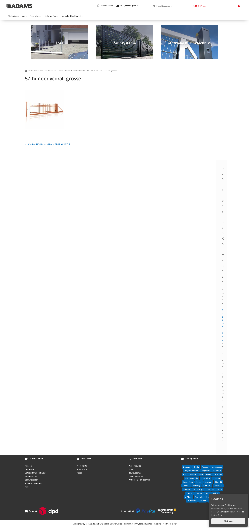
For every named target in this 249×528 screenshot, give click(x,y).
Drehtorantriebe (216, 467)
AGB (27, 486)
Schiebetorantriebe (191, 478)
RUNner (209, 474)
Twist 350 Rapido (199, 489)
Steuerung (196, 486)
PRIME (201, 474)
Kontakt (28, 465)
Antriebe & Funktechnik (71, 16)
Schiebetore (51, 71)
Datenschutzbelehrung (35, 472)
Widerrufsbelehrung (34, 483)
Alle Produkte (13, 16)
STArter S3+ (186, 486)
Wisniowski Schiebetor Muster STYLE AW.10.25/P (76, 71)
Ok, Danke (228, 521)
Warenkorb (82, 469)
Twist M (219, 489)
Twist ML (190, 493)
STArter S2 (218, 482)
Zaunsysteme (35, 16)
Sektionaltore (188, 482)
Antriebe (205, 467)
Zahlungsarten (31, 479)
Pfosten (193, 474)
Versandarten (31, 476)
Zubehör (202, 501)
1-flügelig (186, 467)
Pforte (185, 474)
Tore (23, 16)
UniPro (215, 493)
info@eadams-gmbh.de (129, 6)
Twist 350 (186, 489)
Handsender (217, 471)
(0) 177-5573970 (106, 6)
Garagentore (205, 471)
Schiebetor (218, 474)
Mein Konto (82, 465)
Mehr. (220, 515)
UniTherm (188, 497)
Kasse (79, 472)
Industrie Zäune (51, 16)
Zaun (207, 497)
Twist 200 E (207, 486)
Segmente (216, 478)
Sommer (199, 482)
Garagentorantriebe (191, 471)
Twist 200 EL (218, 486)
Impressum (30, 469)
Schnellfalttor (205, 478)
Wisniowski (199, 497)
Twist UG (199, 493)
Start (30, 71)
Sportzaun (208, 482)
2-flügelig (196, 467)
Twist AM (211, 489)
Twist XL (207, 493)
